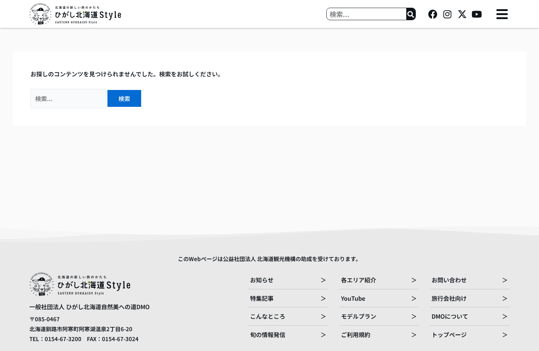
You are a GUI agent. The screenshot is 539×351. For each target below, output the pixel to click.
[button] (502, 14)
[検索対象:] (68, 98)
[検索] (410, 14)
